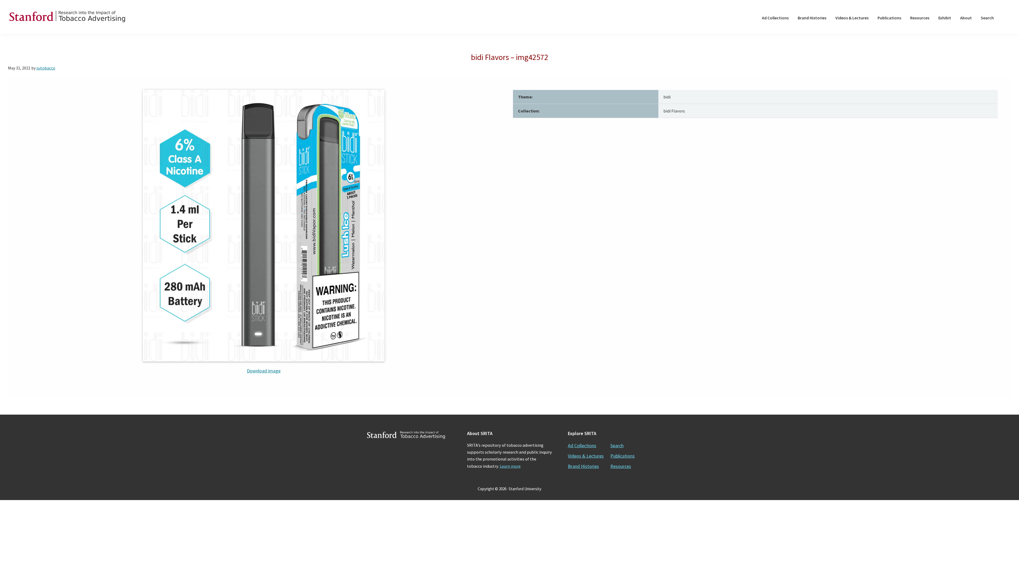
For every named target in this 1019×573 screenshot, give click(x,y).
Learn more (510, 466)
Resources (620, 466)
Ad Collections (582, 445)
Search (617, 445)
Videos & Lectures (586, 456)
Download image (263, 371)
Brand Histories (583, 466)
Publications (622, 456)
